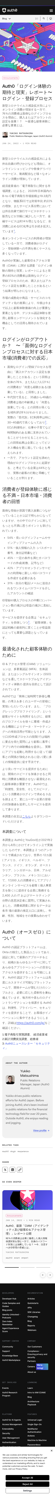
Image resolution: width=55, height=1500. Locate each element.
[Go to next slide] (50, 1275)
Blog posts (7, 1310)
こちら (26, 816)
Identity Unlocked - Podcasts (11, 1316)
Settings (27, 1490)
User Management (11, 1438)
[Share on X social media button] (5, 1170)
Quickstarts (33, 1303)
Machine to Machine (37, 1440)
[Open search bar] (44, 18)
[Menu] (51, 10)
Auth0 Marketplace (11, 1360)
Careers (35, 1366)
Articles (31, 1299)
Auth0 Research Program (9, 1394)
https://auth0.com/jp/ (30, 1023)
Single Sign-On (35, 1424)
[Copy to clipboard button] (20, 1170)
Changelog (33, 1317)
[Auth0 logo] (26, 10)
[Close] (52, 1451)
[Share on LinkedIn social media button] (12, 1170)
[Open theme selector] (50, 18)
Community (7, 1347)
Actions (31, 1436)
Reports (31, 1325)
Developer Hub (9, 1299)
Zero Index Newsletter (7, 1323)
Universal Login (35, 1420)
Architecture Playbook (33, 1403)
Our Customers (35, 1347)
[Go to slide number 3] (43, 1267)
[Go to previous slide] (43, 1275)
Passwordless (34, 1445)
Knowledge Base (10, 1356)
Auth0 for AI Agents (11, 1420)
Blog (4, 18)
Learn (30, 1388)
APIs (30, 1308)
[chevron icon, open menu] (9, 18)
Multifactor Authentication (34, 1430)
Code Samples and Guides (11, 1305)
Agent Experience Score (10, 1330)
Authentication (9, 1442)
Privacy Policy (22, 1469)
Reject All (27, 1484)
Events (5, 1388)
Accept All (27, 1477)
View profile (40, 1130)
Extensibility (8, 1429)
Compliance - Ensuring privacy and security (37, 1354)
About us (32, 1372)
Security (6, 1433)
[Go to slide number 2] (27, 1267)
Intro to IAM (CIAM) (37, 1392)
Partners (32, 1361)
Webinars (32, 1330)
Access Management (12, 1424)
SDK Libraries (34, 1312)
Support (6, 1351)
